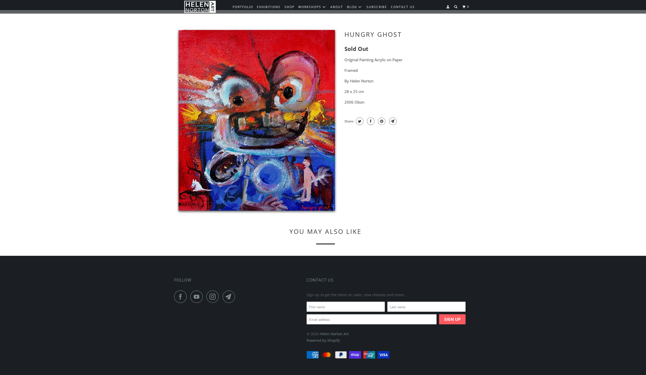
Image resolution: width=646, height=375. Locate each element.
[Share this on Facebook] (370, 121)
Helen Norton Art (334, 333)
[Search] (456, 7)
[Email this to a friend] (392, 121)
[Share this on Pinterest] (381, 121)
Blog (352, 7)
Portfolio (243, 7)
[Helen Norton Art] (200, 7)
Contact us (403, 7)
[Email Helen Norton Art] (230, 296)
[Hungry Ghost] (256, 121)
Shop (289, 7)
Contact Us (320, 280)
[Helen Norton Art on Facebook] (181, 296)
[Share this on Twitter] (359, 121)
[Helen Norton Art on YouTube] (197, 296)
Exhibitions (269, 7)
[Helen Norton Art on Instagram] (214, 296)
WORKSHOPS (310, 7)
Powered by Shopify (323, 340)
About (336, 7)
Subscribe (376, 7)
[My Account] (448, 7)
